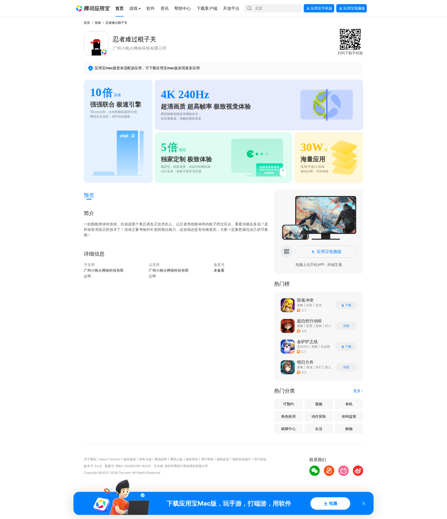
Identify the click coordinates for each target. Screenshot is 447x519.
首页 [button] (87, 23)
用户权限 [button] (207, 459)
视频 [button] (318, 404)
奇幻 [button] (319, 367)
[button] (93, 8)
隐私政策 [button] (223, 459)
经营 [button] (309, 305)
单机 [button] (349, 404)
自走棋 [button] (325, 346)
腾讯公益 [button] (176, 459)
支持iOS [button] (302, 346)
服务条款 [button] (130, 459)
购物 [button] (349, 428)
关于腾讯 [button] (90, 459)
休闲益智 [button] (349, 416)
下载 (348, 305)
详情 (346, 326)
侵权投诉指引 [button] (241, 459)
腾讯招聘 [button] (161, 459)
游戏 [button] (98, 23)
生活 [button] (318, 428)
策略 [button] (300, 305)
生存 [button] (319, 305)
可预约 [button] (288, 404)
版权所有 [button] (192, 459)
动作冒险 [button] (318, 416)
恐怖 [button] (319, 326)
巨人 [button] (328, 326)
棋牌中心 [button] (288, 428)
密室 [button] (309, 326)
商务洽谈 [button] (145, 459)
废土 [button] (328, 367)
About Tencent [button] (110, 459)
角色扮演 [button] (288, 416)
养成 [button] (309, 367)
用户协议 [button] (260, 459)
